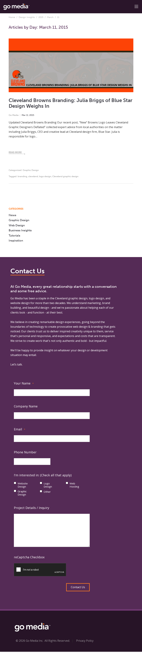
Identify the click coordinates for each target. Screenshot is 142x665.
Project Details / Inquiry (31, 508)
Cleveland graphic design (65, 176)
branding (22, 176)
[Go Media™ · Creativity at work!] (16, 6)
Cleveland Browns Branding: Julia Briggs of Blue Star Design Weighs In (70, 103)
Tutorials (14, 235)
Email (19, 429)
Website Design (23, 485)
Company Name (26, 406)
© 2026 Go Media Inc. (29, 641)
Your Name (24, 383)
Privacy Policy (85, 641)
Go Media (14, 115)
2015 (40, 17)
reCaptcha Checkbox (29, 557)
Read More (15, 152)
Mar (24, 115)
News (12, 215)
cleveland (33, 176)
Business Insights (20, 230)
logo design (45, 176)
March (50, 17)
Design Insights (27, 17)
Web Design (17, 225)
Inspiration (16, 240)
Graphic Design (31, 170)
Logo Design (48, 485)
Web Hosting (74, 485)
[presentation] (40, 570)
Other (47, 491)
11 (27, 115)
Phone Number (25, 452)
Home (12, 17)
